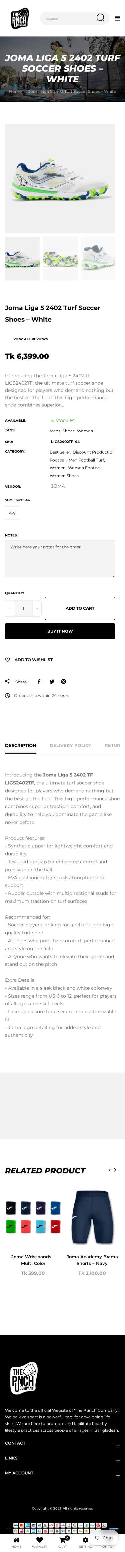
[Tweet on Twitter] (51, 681)
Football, (58, 460)
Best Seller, (60, 452)
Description (20, 745)
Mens (55, 430)
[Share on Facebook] (40, 681)
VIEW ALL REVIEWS (30, 339)
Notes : (12, 535)
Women (85, 430)
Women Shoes (64, 475)
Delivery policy (70, 745)
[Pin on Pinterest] (63, 681)
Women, (58, 467)
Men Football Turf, (87, 460)
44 (12, 513)
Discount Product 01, (94, 452)
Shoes (69, 430)
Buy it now (60, 631)
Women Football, (85, 467)
